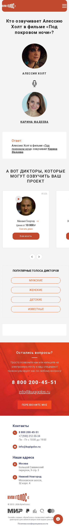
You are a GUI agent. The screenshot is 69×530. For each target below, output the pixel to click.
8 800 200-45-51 (34, 382)
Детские (36, 299)
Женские (35, 290)
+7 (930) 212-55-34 (29, 436)
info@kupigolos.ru (34, 392)
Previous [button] (32, 257)
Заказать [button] (26, 236)
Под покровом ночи (31, 147)
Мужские (36, 280)
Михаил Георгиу (26, 221)
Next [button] (39, 257)
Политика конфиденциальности (33, 524)
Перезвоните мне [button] (34, 405)
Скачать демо (26, 229)
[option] (26, 219)
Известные (36, 309)
